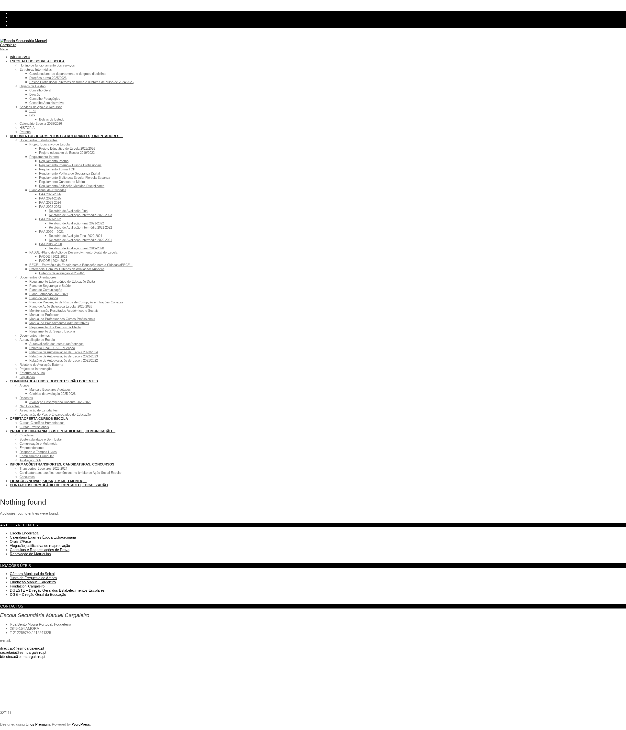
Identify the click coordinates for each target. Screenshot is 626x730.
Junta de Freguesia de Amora (33, 578)
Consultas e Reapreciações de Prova (39, 550)
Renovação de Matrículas (30, 554)
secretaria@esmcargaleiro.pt (23, 652)
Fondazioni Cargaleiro (27, 586)
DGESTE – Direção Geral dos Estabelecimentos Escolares (57, 590)
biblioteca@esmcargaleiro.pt (22, 656)
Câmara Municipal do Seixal (32, 574)
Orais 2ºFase (20, 541)
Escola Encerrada (24, 533)
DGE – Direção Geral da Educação (38, 594)
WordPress (81, 724)
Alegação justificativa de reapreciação (40, 545)
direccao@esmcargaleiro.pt (22, 648)
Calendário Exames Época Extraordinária (43, 537)
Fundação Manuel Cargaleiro (33, 582)
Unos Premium (38, 724)
